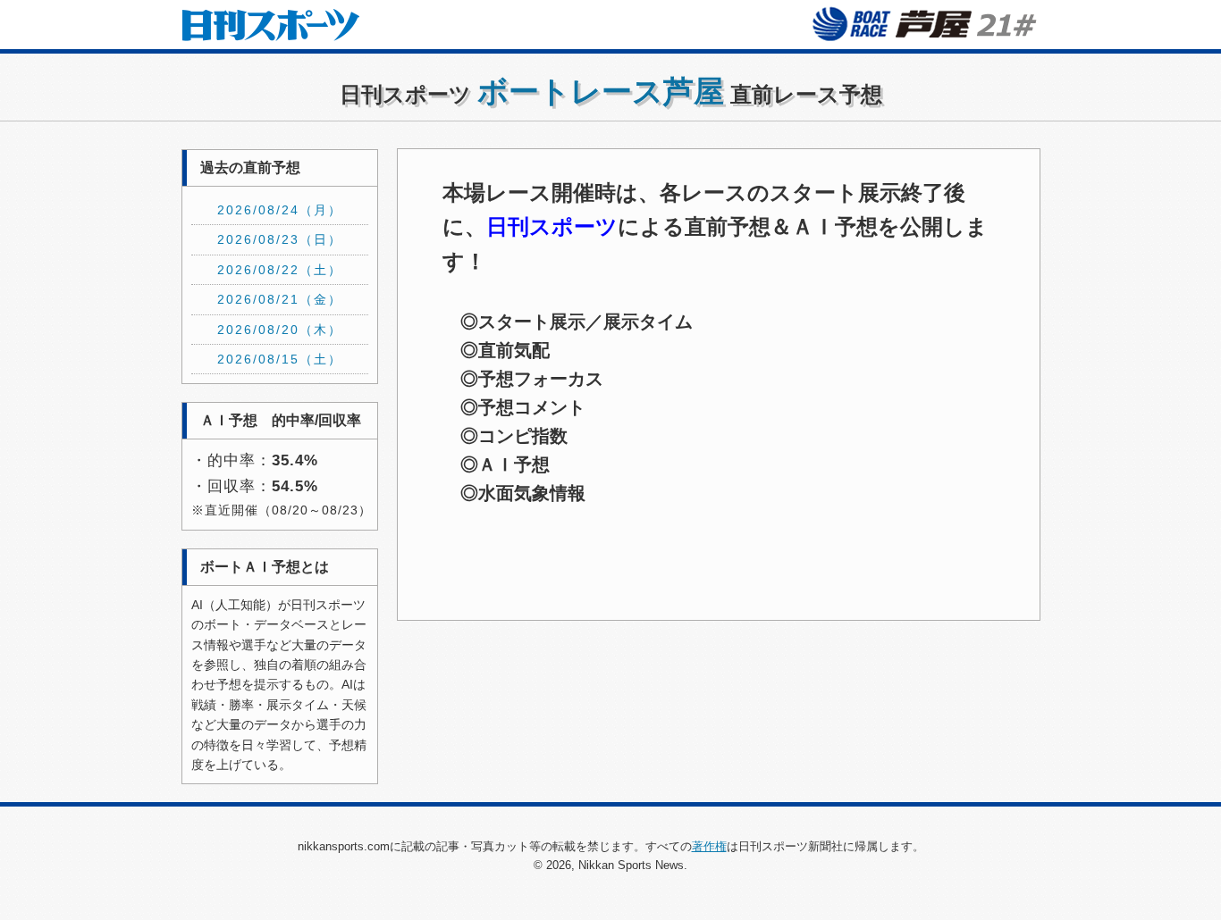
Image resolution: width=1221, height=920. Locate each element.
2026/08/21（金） (279, 299)
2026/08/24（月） (279, 210)
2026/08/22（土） (279, 270)
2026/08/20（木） (279, 329)
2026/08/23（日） (279, 239)
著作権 (709, 846)
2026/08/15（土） (279, 359)
